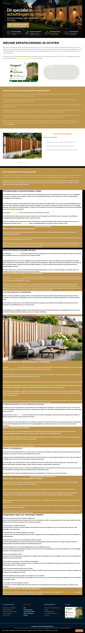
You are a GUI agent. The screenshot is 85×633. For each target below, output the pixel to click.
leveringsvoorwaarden (73, 177)
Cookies (46, 609)
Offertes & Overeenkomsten (52, 607)
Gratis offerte (42, 315)
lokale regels (16, 529)
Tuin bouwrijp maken (29, 611)
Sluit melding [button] (79, 630)
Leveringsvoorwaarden (50, 613)
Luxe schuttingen (7, 613)
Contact (25, 615)
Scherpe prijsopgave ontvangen (42, 476)
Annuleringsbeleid (49, 611)
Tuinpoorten (6, 615)
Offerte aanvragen (62, 134)
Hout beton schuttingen (9, 607)
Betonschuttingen (7, 609)
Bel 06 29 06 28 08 (42, 226)
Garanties (46, 615)
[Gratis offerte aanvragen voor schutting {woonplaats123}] (18, 25)
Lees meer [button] (55, 630)
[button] (4, 145)
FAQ (24, 607)
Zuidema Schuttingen (68, 592)
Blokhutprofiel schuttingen (10, 611)
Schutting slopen (28, 609)
